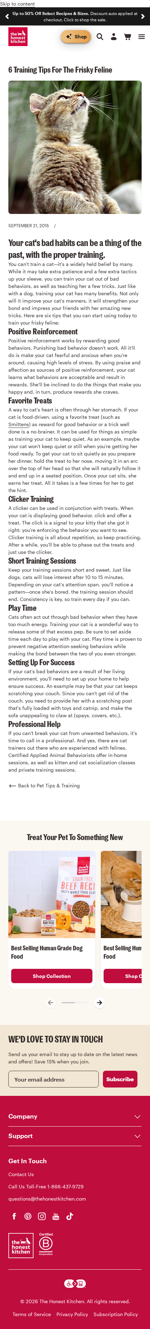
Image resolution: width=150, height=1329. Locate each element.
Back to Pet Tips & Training (49, 785)
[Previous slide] (7, 16)
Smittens (18, 424)
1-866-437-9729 (65, 1186)
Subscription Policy (115, 1314)
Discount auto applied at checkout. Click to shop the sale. (75, 16)
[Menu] (141, 36)
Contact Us (21, 1174)
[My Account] (113, 36)
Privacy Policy (72, 1314)
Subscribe (120, 1079)
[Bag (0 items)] (127, 36)
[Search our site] (99, 36)
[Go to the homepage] (18, 36)
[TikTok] (69, 1216)
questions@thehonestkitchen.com (47, 1199)
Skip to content (17, 4)
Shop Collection (52, 976)
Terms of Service (32, 1314)
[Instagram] (41, 1216)
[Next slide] (143, 16)
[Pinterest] (27, 1216)
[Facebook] (14, 1216)
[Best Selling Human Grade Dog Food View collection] (51, 894)
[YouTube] (55, 1216)
